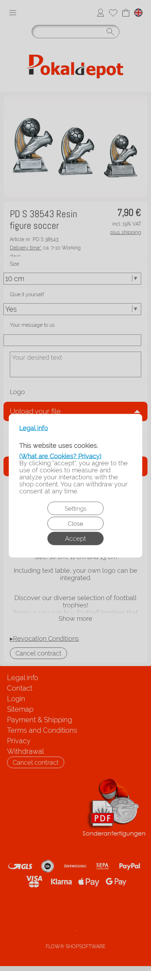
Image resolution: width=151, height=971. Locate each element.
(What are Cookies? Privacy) (60, 455)
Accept (75, 538)
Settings (75, 508)
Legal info (33, 427)
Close (75, 523)
